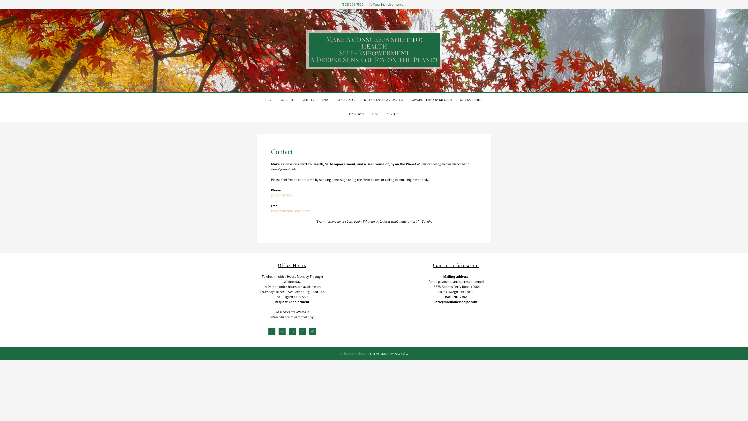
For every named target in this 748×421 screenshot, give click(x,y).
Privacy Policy (399, 353)
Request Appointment (292, 302)
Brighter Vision (379, 353)
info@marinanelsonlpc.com (386, 4)
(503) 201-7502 (352, 4)
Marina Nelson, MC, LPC (374, 49)
